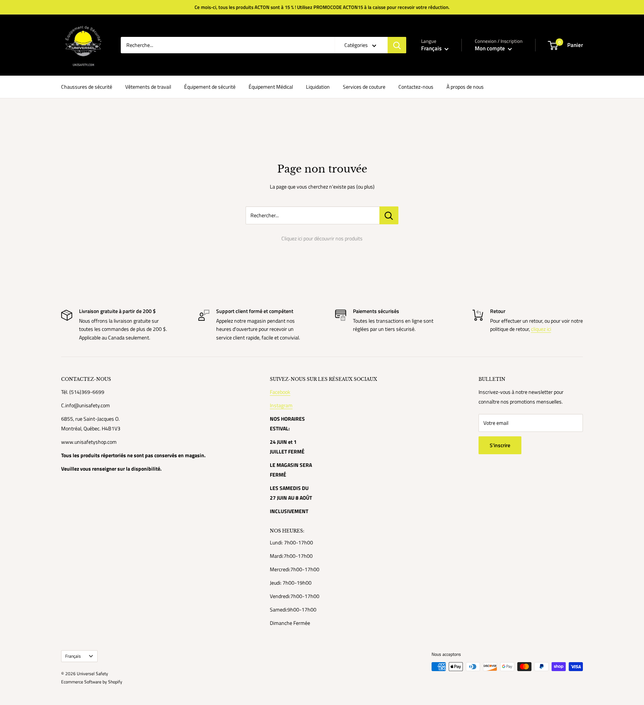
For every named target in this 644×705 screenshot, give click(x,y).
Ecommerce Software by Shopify (91, 681)
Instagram (281, 405)
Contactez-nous (415, 87)
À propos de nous (465, 87)
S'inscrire (500, 445)
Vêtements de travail (148, 87)
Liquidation (318, 87)
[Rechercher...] (388, 215)
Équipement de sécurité (210, 87)
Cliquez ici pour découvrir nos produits (322, 238)
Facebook (280, 392)
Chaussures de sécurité (86, 87)
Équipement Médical (271, 87)
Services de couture (364, 87)
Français (73, 656)
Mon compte (490, 48)
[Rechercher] (397, 45)
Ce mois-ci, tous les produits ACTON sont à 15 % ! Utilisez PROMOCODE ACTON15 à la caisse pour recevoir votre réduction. (322, 7)
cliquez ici (541, 329)
